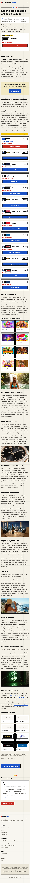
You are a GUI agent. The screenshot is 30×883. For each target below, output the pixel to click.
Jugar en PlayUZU (15, 181)
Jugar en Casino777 (15, 228)
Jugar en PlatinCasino (15, 193)
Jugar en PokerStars (15, 45)
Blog (2, 860)
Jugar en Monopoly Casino (15, 252)
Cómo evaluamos (22, 21)
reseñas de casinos (13, 695)
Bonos (2, 830)
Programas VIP (4, 847)
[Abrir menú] (27, 2)
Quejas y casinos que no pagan (8, 845)
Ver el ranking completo (7, 79)
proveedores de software (19, 699)
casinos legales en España (21, 704)
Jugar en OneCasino (15, 264)
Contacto (3, 858)
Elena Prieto (13, 18)
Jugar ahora (15, 91)
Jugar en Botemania (15, 240)
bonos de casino (19, 701)
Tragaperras (4, 832)
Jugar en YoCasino (15, 275)
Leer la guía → (6, 798)
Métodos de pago (5, 843)
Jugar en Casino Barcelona (15, 158)
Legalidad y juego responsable (8, 840)
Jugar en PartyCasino (15, 205)
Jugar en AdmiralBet (15, 287)
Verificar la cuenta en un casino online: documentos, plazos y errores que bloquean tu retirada (14, 785)
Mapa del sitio (15, 879)
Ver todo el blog (7, 803)
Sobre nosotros (4, 853)
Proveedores (4, 834)
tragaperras (21, 697)
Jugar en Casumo (15, 169)
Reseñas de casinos (5, 827)
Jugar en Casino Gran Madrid (15, 217)
